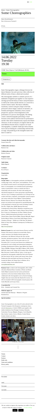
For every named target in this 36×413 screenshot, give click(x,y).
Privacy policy (5, 364)
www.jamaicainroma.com (8, 264)
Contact (3, 356)
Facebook (2, 369)
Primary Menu (34, 2)
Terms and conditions (7, 362)
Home (3, 10)
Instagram (7, 369)
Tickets (3, 354)
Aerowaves (9, 308)
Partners (3, 358)
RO (28, 2)
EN (31, 2)
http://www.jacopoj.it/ (7, 226)
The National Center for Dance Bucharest (10, 4)
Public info (4, 360)
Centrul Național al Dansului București (4, 402)
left (9, 347)
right (33, 346)
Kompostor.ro (6, 79)
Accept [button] (21, 410)
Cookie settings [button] (28, 407)
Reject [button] (15, 410)
